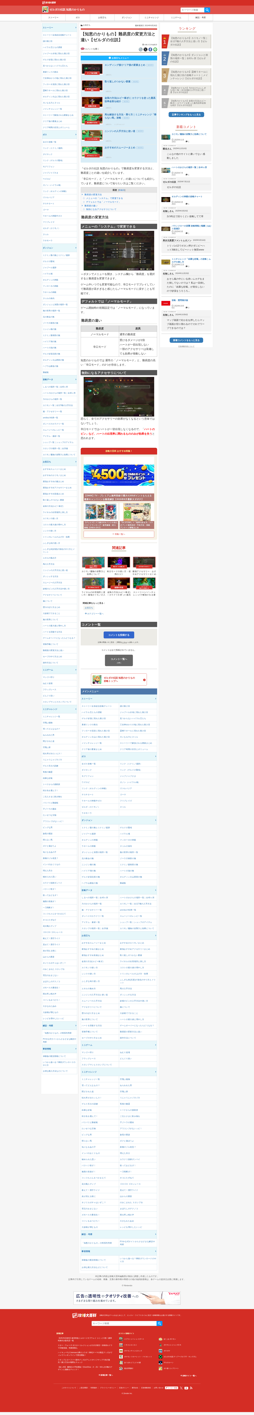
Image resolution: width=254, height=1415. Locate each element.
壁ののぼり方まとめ (51, 607)
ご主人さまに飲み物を (52, 797)
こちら (124, 642)
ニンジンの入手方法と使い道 (55, 570)
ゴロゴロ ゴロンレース (53, 932)
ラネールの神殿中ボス (52, 216)
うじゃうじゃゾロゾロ (52, 760)
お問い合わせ (158, 1388)
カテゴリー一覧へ (95, 613)
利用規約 (94, 1388)
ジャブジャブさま (50, 173)
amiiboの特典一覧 (50, 418)
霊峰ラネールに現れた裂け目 (55, 90)
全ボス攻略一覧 (49, 142)
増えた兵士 (47, 870)
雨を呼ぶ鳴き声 (49, 994)
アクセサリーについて (52, 595)
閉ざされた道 (48, 741)
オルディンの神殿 (50, 280)
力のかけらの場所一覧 (52, 399)
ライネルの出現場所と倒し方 (55, 512)
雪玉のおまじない (50, 975)
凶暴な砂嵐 (47, 778)
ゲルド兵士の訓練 (50, 766)
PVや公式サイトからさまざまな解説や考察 (59, 1040)
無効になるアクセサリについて (101, 209)
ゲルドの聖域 (48, 261)
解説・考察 (200, 17)
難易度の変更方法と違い (53, 650)
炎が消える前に (49, 951)
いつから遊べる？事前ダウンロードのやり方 (59, 1063)
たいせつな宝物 (49, 815)
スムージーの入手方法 (52, 582)
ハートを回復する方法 (52, 632)
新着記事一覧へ (106, 1375)
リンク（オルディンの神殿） (55, 191)
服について (47, 601)
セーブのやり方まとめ (52, 656)
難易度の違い (91, 206)
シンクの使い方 (49, 531)
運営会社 (135, 1388)
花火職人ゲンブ (49, 926)
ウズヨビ (47, 179)
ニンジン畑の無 (49, 329)
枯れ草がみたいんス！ (52, 753)
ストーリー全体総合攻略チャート (57, 35)
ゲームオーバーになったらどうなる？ (59, 638)
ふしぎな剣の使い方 (51, 543)
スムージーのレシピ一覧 (53, 430)
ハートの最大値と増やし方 (54, 626)
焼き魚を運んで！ (50, 790)
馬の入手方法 (48, 564)
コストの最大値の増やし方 (54, 525)
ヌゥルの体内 (48, 298)
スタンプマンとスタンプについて (57, 702)
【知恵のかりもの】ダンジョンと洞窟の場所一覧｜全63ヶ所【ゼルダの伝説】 (189, 58)
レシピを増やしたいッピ (53, 1018)
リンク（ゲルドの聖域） (53, 160)
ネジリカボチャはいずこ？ (54, 963)
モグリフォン (48, 167)
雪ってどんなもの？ (51, 729)
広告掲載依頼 (146, 1388)
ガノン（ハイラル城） (52, 185)
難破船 (46, 372)
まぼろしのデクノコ (51, 981)
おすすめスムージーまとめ (54, 469)
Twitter (181, 1388)
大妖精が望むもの (50, 1012)
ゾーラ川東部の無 (50, 323)
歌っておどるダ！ (50, 895)
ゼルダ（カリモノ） (51, 228)
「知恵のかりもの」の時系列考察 (57, 1033)
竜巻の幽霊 (47, 772)
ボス (78, 17)
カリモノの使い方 (50, 518)
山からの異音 (48, 957)
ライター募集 (172, 1388)
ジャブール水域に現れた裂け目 (56, 53)
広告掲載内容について (186, 346)
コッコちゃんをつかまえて (54, 914)
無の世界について (50, 619)
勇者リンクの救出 (50, 72)
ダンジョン (127, 17)
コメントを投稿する (118, 635)
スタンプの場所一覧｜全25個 (55, 448)
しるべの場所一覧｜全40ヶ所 (55, 387)
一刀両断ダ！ (48, 907)
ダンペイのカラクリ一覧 (53, 424)
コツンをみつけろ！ (51, 1000)
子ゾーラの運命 (49, 809)
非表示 (122, 190)
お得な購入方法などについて (55, 1071)
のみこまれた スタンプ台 (54, 969)
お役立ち (102, 17)
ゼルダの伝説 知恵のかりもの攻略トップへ (119, 679)
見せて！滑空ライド (51, 944)
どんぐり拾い (48, 696)
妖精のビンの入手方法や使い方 (56, 589)
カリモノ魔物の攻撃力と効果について (59, 455)
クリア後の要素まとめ (52, 121)
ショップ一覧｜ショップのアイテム (58, 442)
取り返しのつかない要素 (53, 500)
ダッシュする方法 (50, 576)
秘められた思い (49, 877)
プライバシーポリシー (108, 1388)
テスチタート (48, 203)
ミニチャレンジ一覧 (51, 716)
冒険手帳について (50, 644)
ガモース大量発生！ (51, 988)
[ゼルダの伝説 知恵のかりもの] (49, 3)
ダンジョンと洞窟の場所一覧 (55, 304)
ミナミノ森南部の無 (51, 335)
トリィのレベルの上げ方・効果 (56, 537)
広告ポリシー (124, 1388)
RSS (191, 1388)
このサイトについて (69, 1388)
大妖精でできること (51, 613)
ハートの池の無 (49, 348)
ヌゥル (46, 234)
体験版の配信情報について (54, 1056)
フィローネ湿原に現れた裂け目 (56, 84)
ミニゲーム (176, 17)
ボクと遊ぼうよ (49, 846)
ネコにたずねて (49, 920)
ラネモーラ (47, 240)
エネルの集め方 (49, 558)
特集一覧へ (120, 534)
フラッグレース (49, 689)
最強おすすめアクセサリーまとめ (57, 488)
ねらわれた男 (48, 735)
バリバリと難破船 (50, 803)
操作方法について (50, 663)
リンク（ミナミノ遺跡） (53, 148)
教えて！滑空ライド (51, 938)
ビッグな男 (47, 827)
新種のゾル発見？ (50, 858)
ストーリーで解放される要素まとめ (58, 115)
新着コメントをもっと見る (186, 340)
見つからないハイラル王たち (55, 66)
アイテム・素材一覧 (51, 436)
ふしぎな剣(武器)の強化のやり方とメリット (59, 550)
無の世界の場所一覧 (51, 311)
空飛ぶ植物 (47, 723)
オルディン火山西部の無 (53, 360)
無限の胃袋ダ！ (49, 901)
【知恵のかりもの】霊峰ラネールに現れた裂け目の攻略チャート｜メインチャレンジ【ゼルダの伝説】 (189, 75)
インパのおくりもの (51, 864)
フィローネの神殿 (50, 286)
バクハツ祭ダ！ (49, 889)
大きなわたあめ (49, 1006)
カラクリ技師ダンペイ (52, 883)
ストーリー (53, 17)
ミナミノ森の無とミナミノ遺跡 (56, 255)
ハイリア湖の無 (49, 341)
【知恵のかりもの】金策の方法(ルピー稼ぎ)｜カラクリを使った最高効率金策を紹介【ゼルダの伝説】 (188, 103)
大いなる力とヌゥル (51, 103)
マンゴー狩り (48, 677)
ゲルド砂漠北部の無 (51, 354)
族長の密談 (47, 834)
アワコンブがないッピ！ (53, 821)
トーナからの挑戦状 (51, 784)
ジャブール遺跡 (49, 267)
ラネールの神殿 (49, 292)
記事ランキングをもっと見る (186, 114)
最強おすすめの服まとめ (53, 481)
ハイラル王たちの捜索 (52, 47)
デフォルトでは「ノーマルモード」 (103, 202)
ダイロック (47, 154)
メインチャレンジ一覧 (52, 109)
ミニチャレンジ (151, 17)
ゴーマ (46, 210)
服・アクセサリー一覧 (52, 411)
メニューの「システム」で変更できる (104, 198)
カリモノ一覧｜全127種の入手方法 (58, 405)
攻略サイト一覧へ (189, 1376)
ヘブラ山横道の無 (50, 366)
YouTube (186, 1388)
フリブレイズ (48, 222)
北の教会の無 (48, 317)
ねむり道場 (47, 683)
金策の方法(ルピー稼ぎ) (53, 506)
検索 (207, 9)
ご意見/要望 (83, 1388)
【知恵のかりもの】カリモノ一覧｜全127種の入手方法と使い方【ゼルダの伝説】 (189, 41)
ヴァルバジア (48, 197)
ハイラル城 (47, 274)
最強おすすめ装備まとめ (53, 494)
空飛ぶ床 (47, 747)
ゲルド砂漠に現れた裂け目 (54, 60)
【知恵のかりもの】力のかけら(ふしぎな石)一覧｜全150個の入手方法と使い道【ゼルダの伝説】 (188, 90)
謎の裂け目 (47, 41)
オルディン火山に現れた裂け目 (56, 97)
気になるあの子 (49, 852)
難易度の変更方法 (93, 194)
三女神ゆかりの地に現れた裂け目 (57, 78)
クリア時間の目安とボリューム (56, 127)
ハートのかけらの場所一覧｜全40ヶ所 (59, 393)
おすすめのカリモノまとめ (54, 475)
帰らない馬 (47, 840)
